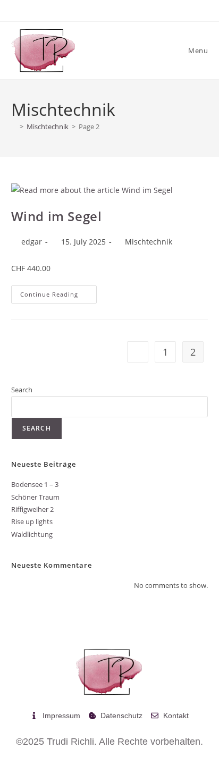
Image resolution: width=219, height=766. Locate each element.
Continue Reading (58, 291)
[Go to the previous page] (137, 352)
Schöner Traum (35, 497)
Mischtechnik (148, 242)
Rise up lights (32, 521)
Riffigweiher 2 (32, 509)
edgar (31, 242)
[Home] (13, 126)
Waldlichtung (32, 534)
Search (21, 389)
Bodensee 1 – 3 (34, 484)
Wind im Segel (56, 216)
